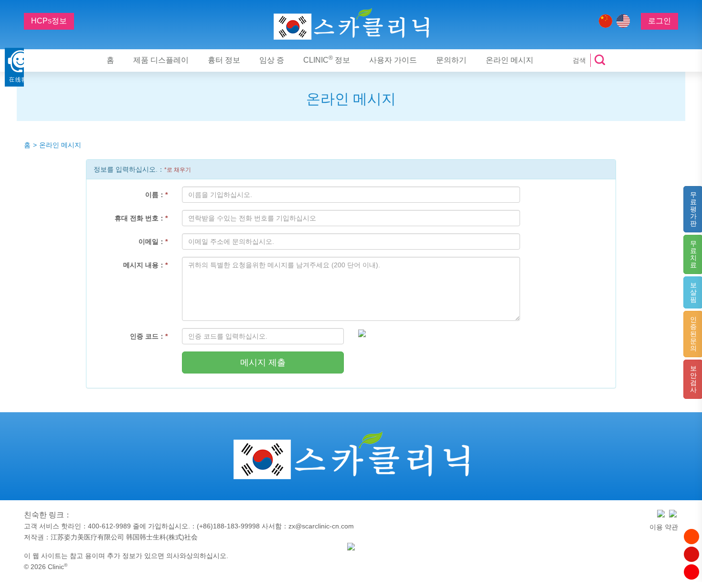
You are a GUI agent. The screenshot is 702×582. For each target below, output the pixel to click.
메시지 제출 (263, 362)
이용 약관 (663, 527)
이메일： (153, 241)
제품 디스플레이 (161, 60)
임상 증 (271, 60)
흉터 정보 (224, 60)
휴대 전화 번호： (141, 218)
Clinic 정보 (326, 59)
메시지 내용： (145, 265)
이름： (156, 194)
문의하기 (451, 60)
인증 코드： (149, 336)
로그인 (659, 21)
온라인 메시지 (509, 60)
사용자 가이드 (393, 60)
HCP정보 (49, 21)
